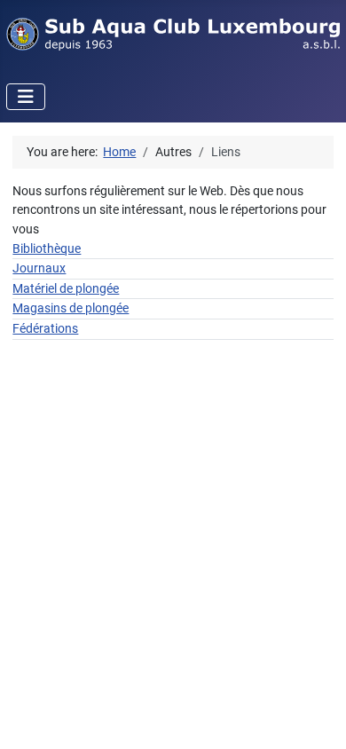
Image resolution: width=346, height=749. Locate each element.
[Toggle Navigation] (25, 96)
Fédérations (45, 328)
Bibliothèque (46, 248)
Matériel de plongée (65, 288)
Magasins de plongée (70, 308)
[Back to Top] (317, 718)
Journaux (39, 268)
